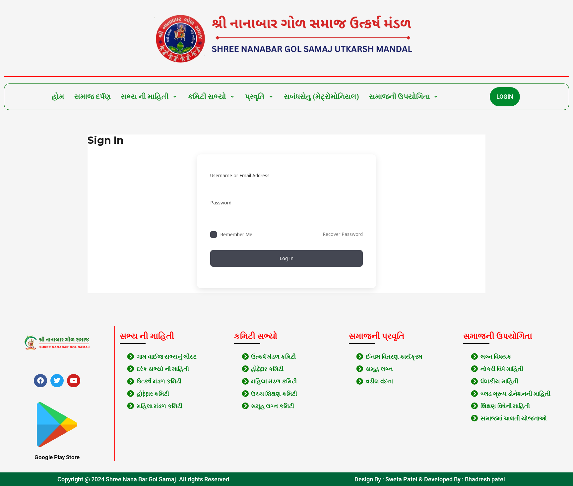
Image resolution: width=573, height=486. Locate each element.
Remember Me (236, 234)
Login (504, 96)
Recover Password (343, 234)
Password (220, 202)
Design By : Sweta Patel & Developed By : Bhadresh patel (429, 479)
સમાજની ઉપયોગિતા (399, 96)
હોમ (58, 96)
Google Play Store (57, 457)
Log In (286, 258)
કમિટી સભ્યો (207, 96)
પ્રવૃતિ (255, 96)
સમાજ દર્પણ (92, 96)
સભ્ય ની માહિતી (144, 96)
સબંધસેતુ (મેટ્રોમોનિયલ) (321, 96)
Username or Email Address (240, 175)
